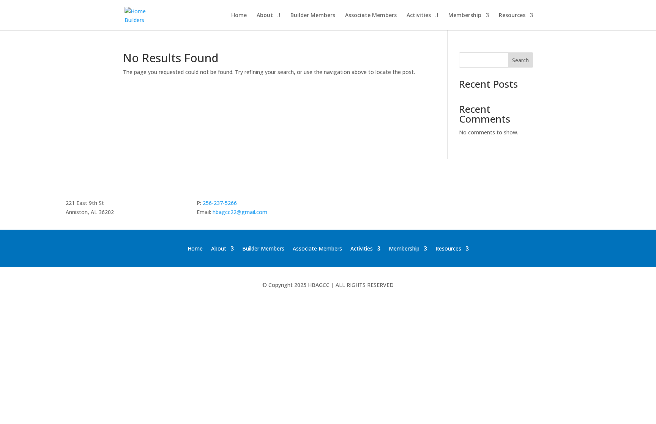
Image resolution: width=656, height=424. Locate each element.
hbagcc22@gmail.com (240, 212)
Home (239, 16)
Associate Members (371, 16)
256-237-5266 (220, 202)
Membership (464, 16)
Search (520, 60)
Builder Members (312, 16)
